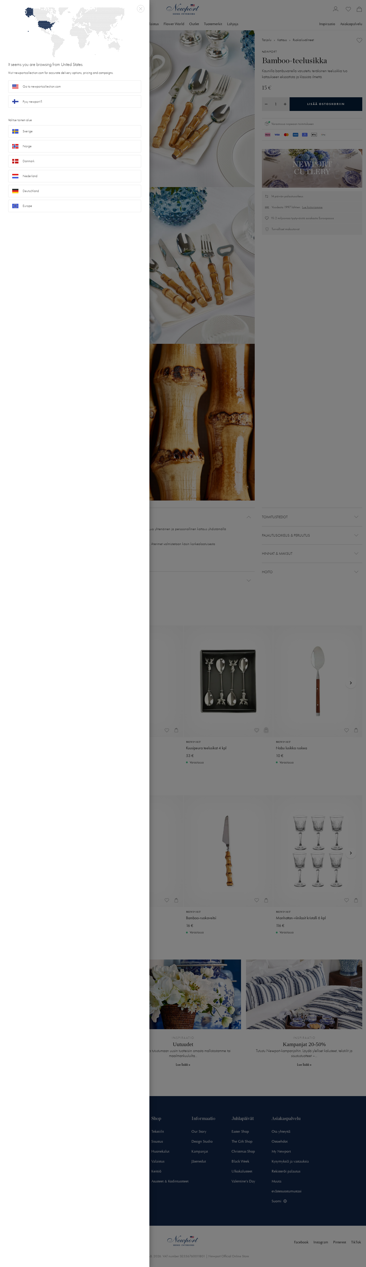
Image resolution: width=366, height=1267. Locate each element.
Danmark (29, 161)
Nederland (30, 176)
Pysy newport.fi (32, 102)
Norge (27, 146)
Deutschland (31, 191)
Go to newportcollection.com (42, 86)
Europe (27, 206)
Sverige (28, 131)
